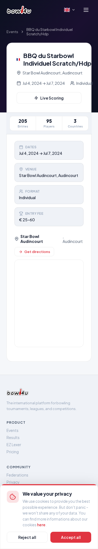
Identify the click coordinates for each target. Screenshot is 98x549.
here (41, 524)
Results (13, 437)
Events (12, 32)
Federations (17, 474)
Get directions (37, 251)
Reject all (27, 537)
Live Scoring (52, 97)
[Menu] (86, 9)
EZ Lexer (14, 444)
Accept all (71, 537)
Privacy (13, 482)
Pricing (13, 451)
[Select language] (69, 10)
